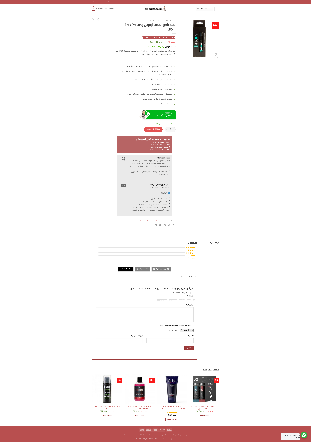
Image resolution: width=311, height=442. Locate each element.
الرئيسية (173, 21)
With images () (162, 269)
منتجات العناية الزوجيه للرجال (158, 21)
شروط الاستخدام (152, 435)
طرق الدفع (178, 435)
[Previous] (219, 400)
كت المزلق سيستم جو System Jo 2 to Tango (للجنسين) (204, 408)
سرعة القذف (164, 220)
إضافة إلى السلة (153, 129)
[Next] (92, 400)
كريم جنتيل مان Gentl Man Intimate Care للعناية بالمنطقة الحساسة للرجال (172, 408)
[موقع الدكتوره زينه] (155, 9)
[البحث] (191, 9)
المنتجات (171, 435)
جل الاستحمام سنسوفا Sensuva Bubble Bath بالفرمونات (139, 408)
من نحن (185, 435)
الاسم (191, 336)
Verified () (143, 269)
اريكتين (125, 435)
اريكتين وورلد (163, 435)
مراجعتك (190, 305)
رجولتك (130, 435)
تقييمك (190, 296)
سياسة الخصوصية (140, 435)
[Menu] (217, 9)
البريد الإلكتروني (137, 336)
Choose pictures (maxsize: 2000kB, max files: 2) (176, 326)
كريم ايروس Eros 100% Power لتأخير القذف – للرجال (107, 408)
